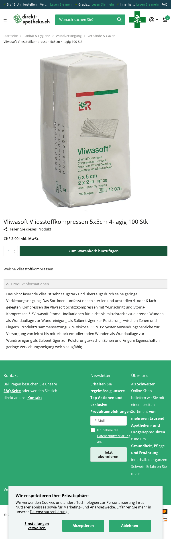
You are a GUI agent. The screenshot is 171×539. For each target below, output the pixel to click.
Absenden (119, 19)
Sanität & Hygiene (37, 36)
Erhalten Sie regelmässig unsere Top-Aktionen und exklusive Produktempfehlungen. (108, 398)
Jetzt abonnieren (108, 454)
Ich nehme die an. (112, 436)
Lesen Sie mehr (61, 4)
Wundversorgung (69, 36)
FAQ (164, 4)
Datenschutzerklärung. (49, 511)
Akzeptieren (83, 525)
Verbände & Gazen (101, 36)
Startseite (11, 36)
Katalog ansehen (6, 20)
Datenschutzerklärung (113, 436)
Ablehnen (129, 525)
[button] (15, 247)
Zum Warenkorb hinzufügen (94, 251)
